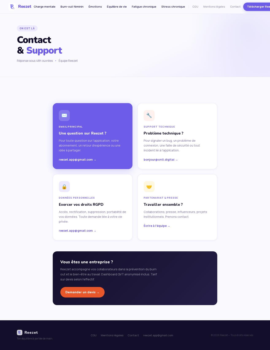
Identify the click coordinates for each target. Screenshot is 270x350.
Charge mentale (44, 6)
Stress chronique (173, 6)
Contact (235, 6)
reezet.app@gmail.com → (77, 160)
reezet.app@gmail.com (158, 335)
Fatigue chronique (144, 6)
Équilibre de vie (117, 6)
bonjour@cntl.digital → (161, 160)
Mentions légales (214, 6)
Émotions (95, 6)
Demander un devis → (82, 292)
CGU (195, 6)
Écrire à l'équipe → (157, 226)
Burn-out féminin (72, 6)
